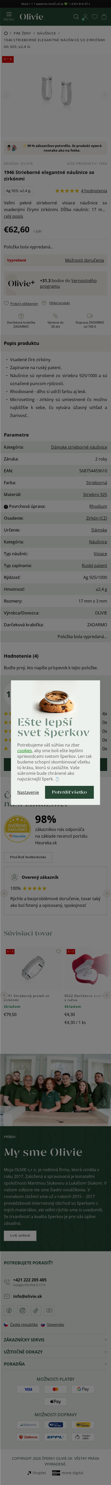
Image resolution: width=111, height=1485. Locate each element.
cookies (24, 750)
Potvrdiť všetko (69, 792)
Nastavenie (28, 792)
